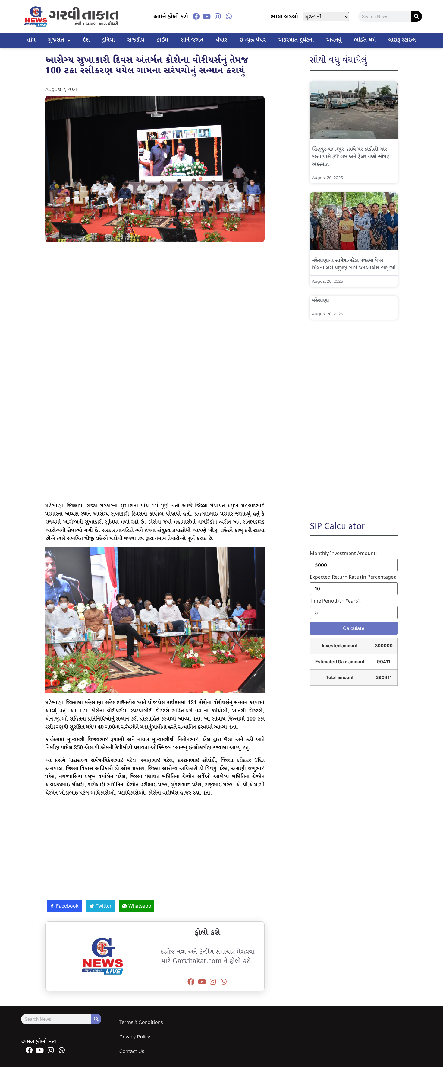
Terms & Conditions (141, 1022)
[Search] (416, 16)
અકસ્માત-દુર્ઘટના (296, 40)
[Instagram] (217, 16)
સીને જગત (192, 40)
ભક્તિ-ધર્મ (365, 40)
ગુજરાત (56, 40)
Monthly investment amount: (343, 553)
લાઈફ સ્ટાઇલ (402, 40)
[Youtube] (207, 16)
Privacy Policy (134, 1037)
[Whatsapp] (229, 16)
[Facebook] (196, 16)
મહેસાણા (320, 300)
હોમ (31, 40)
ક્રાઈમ (162, 40)
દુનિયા (108, 40)
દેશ (86, 40)
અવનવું (333, 40)
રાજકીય (135, 40)
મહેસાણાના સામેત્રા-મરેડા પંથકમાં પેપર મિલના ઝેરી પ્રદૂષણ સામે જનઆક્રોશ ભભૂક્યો (354, 264)
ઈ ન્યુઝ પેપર (253, 40)
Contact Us (131, 1051)
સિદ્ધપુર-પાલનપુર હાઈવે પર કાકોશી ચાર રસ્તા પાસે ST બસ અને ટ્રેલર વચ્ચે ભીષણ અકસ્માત (351, 157)
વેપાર (221, 40)
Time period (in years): (335, 600)
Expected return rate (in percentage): (353, 576)
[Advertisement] (155, 290)
